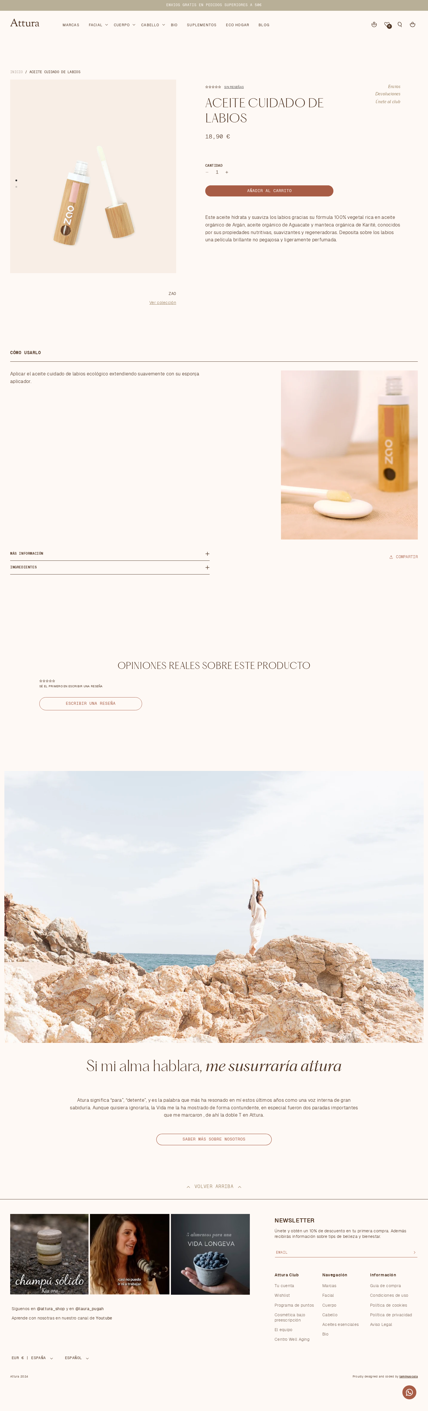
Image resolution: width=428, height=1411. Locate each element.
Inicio (16, 72)
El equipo (284, 1330)
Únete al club (388, 102)
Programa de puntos (294, 1305)
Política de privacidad (391, 1315)
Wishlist (282, 1296)
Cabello (329, 1315)
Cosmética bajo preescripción (290, 1317)
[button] (97, 24)
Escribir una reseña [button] (91, 704)
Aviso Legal (381, 1324)
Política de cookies (388, 1305)
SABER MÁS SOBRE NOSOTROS (214, 1139)
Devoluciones (387, 94)
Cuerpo (329, 1305)
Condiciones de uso (389, 1296)
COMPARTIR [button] (407, 557)
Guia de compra (385, 1286)
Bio (325, 1334)
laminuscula (408, 1376)
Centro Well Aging (292, 1340)
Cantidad (213, 165)
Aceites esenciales (340, 1324)
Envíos (394, 87)
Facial (328, 1296)
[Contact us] (409, 1392)
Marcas (329, 1286)
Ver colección (162, 303)
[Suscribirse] (415, 1252)
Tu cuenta (284, 1286)
